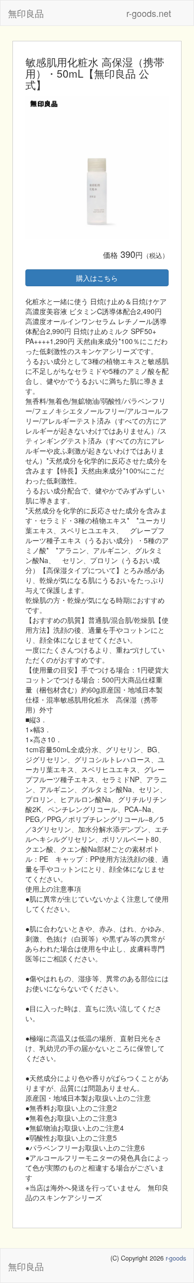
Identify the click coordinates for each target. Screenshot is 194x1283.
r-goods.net (148, 12)
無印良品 (26, 12)
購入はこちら (97, 278)
